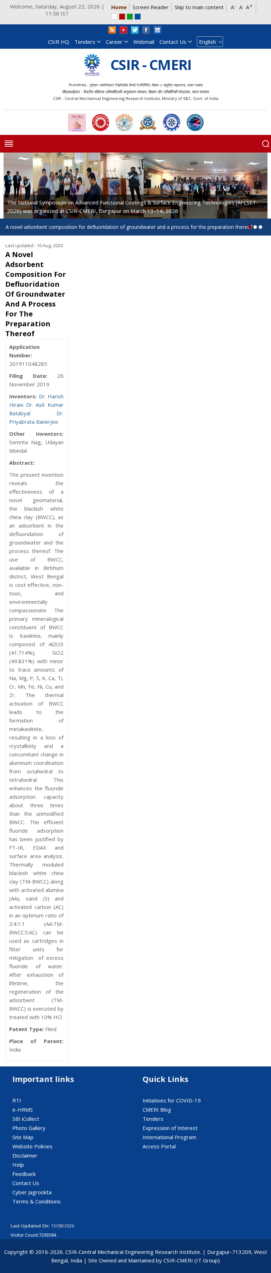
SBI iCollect (25, 1118)
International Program (169, 1137)
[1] (255, 227)
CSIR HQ (58, 41)
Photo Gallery (29, 1127)
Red (122, 16)
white (114, 16)
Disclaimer (24, 1155)
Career (114, 41)
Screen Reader (151, 7)
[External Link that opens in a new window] (77, 122)
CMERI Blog (157, 1109)
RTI (16, 1100)
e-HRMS (22, 1109)
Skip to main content (199, 7)
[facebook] (146, 30)
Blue (137, 16)
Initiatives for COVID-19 (172, 1100)
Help (18, 1164)
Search (265, 143)
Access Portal (159, 1146)
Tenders (84, 41)
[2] (260, 227)
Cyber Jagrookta (32, 1192)
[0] (250, 227)
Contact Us (172, 41)
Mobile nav (9, 144)
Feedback (24, 1173)
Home (119, 7)
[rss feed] (112, 30)
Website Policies (32, 1146)
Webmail (143, 41)
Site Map (23, 1137)
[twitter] (135, 30)
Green (130, 16)
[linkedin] (157, 30)
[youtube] (123, 30)
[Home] (92, 64)
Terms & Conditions (36, 1201)
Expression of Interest (170, 1127)
